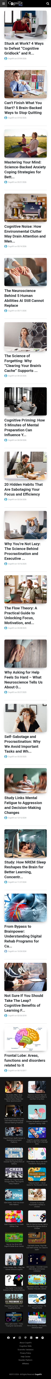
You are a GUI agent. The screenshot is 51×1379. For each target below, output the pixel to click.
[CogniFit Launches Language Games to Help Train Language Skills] (37, 1132)
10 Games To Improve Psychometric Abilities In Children (37, 1205)
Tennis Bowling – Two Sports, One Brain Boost (37, 1326)
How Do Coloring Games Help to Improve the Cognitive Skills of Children (37, 1226)
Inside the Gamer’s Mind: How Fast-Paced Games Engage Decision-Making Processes (14, 1121)
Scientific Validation (25, 1350)
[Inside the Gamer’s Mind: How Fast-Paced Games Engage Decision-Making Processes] (14, 1111)
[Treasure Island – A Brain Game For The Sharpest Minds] (37, 1174)
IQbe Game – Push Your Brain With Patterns (14, 1203)
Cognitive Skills (26, 1346)
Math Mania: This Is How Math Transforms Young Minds (37, 1163)
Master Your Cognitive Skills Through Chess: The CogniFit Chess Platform (14, 1182)
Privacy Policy (25, 1353)
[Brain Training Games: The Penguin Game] (37, 1299)
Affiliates (25, 1364)
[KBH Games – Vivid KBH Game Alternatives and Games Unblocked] (37, 1259)
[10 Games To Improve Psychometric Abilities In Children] (37, 1195)
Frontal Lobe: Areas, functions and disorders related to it (24, 1060)
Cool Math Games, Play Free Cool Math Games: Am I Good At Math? (37, 1248)
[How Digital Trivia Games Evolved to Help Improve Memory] (14, 1280)
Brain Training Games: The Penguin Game (37, 1307)
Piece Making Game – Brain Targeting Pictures (14, 1307)
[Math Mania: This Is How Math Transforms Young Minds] (37, 1154)
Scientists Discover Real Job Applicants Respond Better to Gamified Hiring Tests (37, 1097)
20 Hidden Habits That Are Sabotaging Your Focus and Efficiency (23, 489)
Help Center (25, 1357)
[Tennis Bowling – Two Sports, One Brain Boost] (37, 1318)
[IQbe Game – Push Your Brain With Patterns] (14, 1195)
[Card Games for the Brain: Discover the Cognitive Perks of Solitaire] (14, 1153)
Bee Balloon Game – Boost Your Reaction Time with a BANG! (37, 1288)
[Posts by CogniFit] (6, 58)
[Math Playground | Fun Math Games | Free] (14, 1216)
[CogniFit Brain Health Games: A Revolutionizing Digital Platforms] (14, 1131)
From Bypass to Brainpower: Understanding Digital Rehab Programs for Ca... (23, 936)
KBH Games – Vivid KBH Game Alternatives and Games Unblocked (37, 1269)
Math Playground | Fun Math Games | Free (14, 1225)
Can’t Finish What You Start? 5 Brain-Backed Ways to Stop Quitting (23, 108)
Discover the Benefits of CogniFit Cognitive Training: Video (37, 1122)
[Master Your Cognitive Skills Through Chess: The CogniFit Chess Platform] (14, 1173)
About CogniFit (25, 1343)
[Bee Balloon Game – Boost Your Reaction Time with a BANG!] (37, 1280)
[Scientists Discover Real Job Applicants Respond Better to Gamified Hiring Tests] (37, 1087)
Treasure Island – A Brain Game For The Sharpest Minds (37, 1184)
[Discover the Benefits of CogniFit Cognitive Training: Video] (37, 1112)
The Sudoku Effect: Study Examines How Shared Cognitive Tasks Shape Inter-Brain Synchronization (14, 1098)
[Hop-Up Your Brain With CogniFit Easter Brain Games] (14, 1237)
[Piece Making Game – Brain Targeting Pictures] (14, 1299)
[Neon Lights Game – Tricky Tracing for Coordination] (14, 1317)
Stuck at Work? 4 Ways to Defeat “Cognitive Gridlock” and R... (24, 48)
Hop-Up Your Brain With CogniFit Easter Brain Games (14, 1245)
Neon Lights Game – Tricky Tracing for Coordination (14, 1325)
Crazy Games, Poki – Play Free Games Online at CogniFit (14, 1268)
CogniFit (11, 58)
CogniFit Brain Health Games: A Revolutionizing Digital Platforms (14, 1140)
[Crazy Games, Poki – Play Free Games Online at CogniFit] (14, 1259)
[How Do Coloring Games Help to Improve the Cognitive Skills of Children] (37, 1216)
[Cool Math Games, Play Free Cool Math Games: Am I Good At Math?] (37, 1238)
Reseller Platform (25, 1360)
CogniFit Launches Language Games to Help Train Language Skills (37, 1142)
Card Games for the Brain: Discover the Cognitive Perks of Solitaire (14, 1162)
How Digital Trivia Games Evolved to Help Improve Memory (14, 1289)
